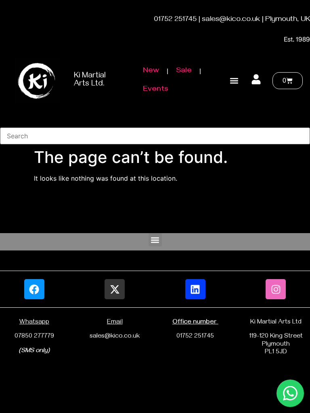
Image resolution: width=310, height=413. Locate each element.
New (151, 71)
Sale (184, 71)
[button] (234, 80)
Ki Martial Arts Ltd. (89, 80)
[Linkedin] (195, 289)
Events (155, 89)
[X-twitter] (115, 289)
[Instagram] (276, 289)
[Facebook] (34, 289)
